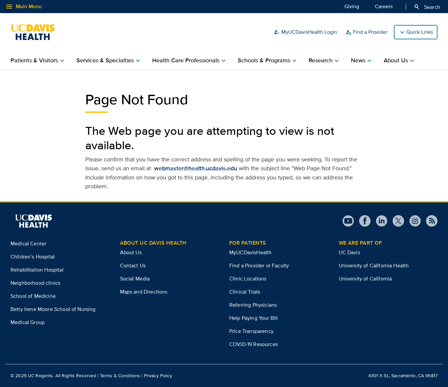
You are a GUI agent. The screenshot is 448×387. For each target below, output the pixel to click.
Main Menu (23, 6)
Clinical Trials (244, 291)
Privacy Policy (158, 375)
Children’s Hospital (32, 256)
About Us (131, 252)
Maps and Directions (144, 291)
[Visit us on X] (395, 221)
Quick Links (419, 32)
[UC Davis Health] (35, 32)
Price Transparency (251, 331)
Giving (351, 6)
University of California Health (374, 265)
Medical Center (28, 243)
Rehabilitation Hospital (37, 270)
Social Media (135, 278)
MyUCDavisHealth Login (305, 32)
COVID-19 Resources (253, 344)
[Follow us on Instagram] (412, 221)
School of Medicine (33, 296)
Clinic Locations (248, 278)
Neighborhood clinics (35, 283)
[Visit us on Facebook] (362, 221)
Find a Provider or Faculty (259, 265)
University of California (365, 278)
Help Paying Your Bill (253, 318)
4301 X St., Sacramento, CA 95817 (403, 375)
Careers (384, 6)
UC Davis (349, 252)
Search (427, 7)
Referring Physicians (253, 305)
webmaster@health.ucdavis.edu (195, 168)
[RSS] (429, 221)
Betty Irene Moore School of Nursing (53, 309)
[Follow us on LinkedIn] (379, 221)
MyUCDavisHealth (250, 252)
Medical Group (27, 322)
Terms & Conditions (120, 375)
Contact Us (133, 265)
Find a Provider (366, 32)
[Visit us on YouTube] (348, 221)
